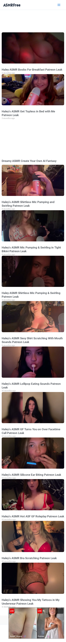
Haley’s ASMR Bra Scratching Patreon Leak (29, 558)
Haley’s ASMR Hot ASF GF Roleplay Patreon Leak (33, 516)
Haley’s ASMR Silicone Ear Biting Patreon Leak (31, 474)
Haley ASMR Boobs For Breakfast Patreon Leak (32, 69)
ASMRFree (11, 5)
